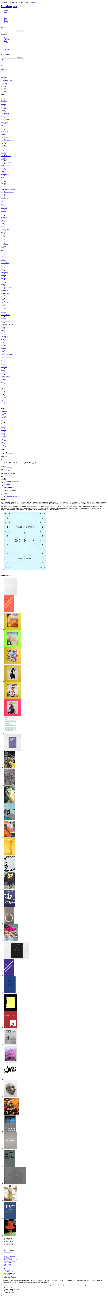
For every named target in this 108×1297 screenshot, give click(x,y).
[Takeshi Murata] (10, 1131)
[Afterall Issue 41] (9, 802)
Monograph (4, 208)
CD (2, 266)
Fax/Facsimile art (5, 357)
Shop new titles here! (31, 2)
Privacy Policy (8, 1276)
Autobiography (5, 321)
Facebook (6, 39)
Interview (3, 183)
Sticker (2, 394)
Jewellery (3, 305)
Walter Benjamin (8, 470)
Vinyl (2, 171)
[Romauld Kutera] (10, 1235)
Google (6, 42)
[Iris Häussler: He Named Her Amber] (10, 1097)
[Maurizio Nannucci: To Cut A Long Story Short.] (9, 1166)
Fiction (2, 201)
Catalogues (4, 420)
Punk (2, 333)
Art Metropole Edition (6, 244)
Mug (2, 385)
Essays (2, 180)
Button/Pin (3, 284)
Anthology (3, 275)
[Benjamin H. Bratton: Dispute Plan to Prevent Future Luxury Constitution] (9, 975)
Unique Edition (5, 348)
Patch (2, 247)
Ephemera (3, 241)
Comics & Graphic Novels (8, 189)
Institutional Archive (9, 1261)
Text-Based (4, 278)
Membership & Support (10, 1259)
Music (2, 269)
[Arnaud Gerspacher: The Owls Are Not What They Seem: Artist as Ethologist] (10, 1218)
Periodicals (3, 86)
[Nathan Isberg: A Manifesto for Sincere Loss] (10, 733)
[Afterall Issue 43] (9, 837)
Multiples (3, 89)
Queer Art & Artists (6, 162)
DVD (2, 339)
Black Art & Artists (6, 156)
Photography (4, 116)
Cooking (3, 391)
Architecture (4, 146)
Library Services (8, 1271)
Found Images (4, 131)
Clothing (3, 424)
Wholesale (7, 1270)
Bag (2, 186)
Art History (4, 217)
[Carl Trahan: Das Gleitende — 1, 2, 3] (16, 958)
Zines (2, 238)
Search (6, 10)
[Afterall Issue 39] (9, 785)
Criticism (3, 107)
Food (2, 296)
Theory (3, 281)
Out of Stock (4, 69)
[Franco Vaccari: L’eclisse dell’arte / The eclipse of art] (9, 923)
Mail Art (3, 327)
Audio (2, 299)
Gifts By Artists (5, 302)
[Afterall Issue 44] (9, 854)
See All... (3, 405)
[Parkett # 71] (12, 629)
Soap (2, 253)
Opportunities (7, 1264)
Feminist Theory (5, 263)
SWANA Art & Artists (7, 354)
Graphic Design (5, 174)
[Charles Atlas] (11, 1114)
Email (5, 41)
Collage (3, 125)
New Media (4, 101)
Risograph (3, 223)
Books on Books (5, 315)
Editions (3, 427)
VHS (2, 400)
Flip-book (3, 397)
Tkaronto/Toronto (5, 376)
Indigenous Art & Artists (7, 192)
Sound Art (3, 104)
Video (2, 442)
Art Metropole (9, 6)
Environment (4, 336)
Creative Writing (5, 165)
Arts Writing (4, 159)
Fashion (3, 195)
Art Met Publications (6, 80)
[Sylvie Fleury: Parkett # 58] (12, 663)
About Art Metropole (9, 1256)
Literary (3, 98)
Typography (4, 128)
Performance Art (5, 113)
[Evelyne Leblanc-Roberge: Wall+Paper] (10, 594)
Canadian (3, 143)
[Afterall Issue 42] (9, 819)
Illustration (3, 153)
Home (5, 24)
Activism (3, 260)
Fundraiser (3, 312)
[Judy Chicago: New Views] (10, 1062)
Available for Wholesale (7, 140)
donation (6, 1285)
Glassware (3, 318)
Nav (5, 15)
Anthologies (4, 411)
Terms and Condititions (10, 1277)
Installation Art (5, 257)
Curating (3, 370)
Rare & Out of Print (6, 137)
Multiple (3, 360)
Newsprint (3, 382)
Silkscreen (3, 379)
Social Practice (5, 293)
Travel (2, 342)
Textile (2, 330)
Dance (2, 250)
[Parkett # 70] (12, 715)
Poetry (2, 150)
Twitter (6, 38)
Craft (2, 388)
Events (6, 22)
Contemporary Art (5, 122)
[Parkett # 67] (12, 698)
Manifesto (3, 364)
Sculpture (3, 211)
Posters (2, 439)
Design (2, 177)
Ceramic (3, 226)
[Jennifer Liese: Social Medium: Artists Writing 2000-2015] (12, 750)
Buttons (3, 417)
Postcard (3, 220)
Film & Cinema (5, 119)
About (5, 19)
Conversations (4, 198)
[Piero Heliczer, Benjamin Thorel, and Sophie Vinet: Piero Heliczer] (10, 1027)
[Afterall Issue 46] (9, 889)
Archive (6, 21)
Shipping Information (9, 1273)
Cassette (3, 373)
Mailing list (7, 1265)
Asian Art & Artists (6, 287)
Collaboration (4, 272)
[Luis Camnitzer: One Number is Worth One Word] (9, 611)
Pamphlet (3, 309)
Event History (7, 1262)
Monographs (4, 436)
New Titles (3, 77)
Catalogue (3, 235)
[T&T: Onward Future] (15, 1183)
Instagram (6, 50)
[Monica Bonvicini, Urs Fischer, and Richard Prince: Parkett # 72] (12, 646)
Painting (3, 110)
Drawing (3, 205)
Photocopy (3, 345)
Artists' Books (4, 83)
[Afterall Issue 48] (9, 906)
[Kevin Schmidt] (10, 1149)
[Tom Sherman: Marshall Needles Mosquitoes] (11, 941)
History (3, 214)
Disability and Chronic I (7, 324)
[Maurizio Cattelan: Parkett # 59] (12, 681)
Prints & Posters (5, 229)
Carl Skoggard (8, 467)
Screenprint (4, 367)
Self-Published (4, 290)
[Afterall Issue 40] (9, 767)
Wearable (3, 232)
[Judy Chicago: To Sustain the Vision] (10, 1045)
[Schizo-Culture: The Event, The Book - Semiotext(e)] (10, 1079)
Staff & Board (8, 1258)
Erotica (2, 351)
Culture (3, 134)
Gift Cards (7, 1274)
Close (2, 59)
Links (5, 12)
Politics (3, 168)
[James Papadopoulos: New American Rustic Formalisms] (10, 993)
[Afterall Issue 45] (9, 871)
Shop (5, 18)
